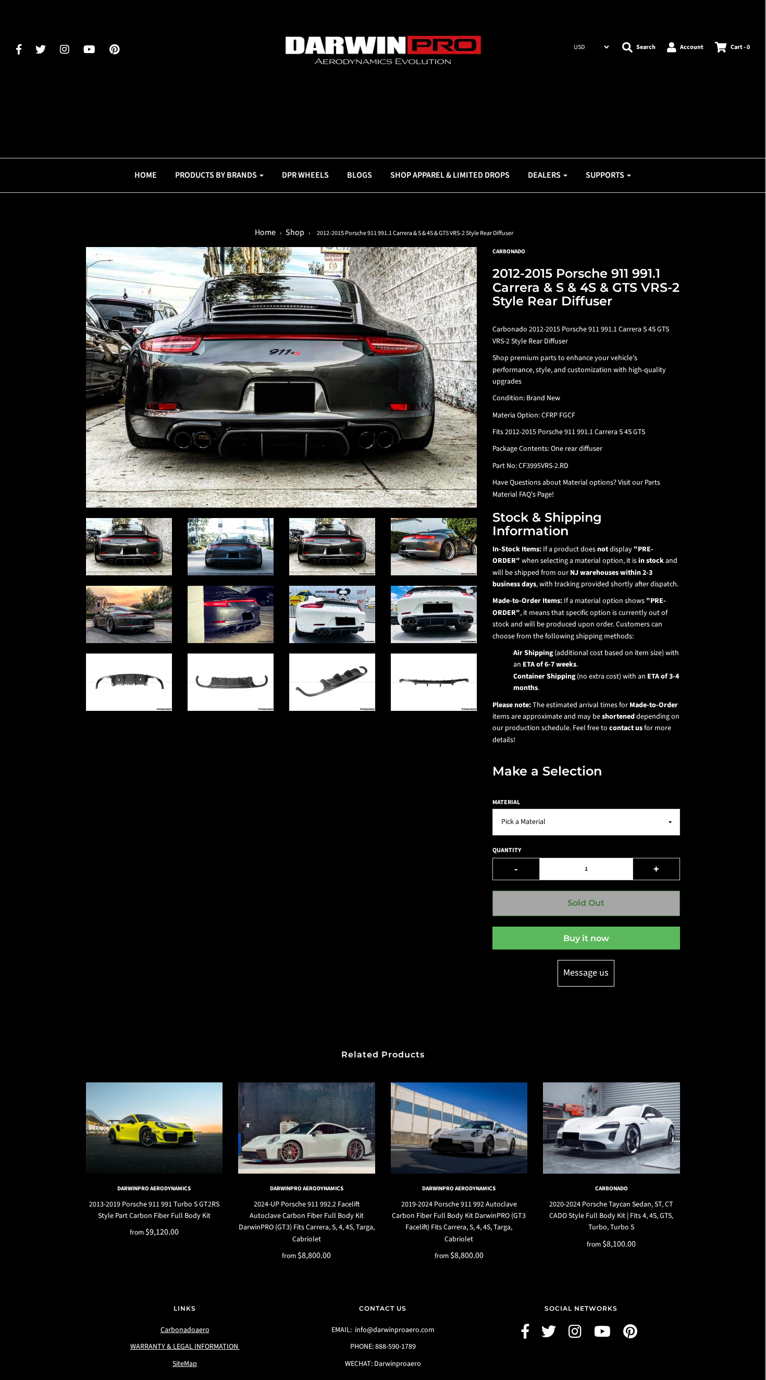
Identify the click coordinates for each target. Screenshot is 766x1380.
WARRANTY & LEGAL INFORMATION (185, 1346)
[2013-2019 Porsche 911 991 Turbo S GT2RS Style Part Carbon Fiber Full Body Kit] (154, 1128)
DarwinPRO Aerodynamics (154, 1188)
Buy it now (586, 938)
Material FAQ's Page (522, 494)
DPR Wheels (305, 175)
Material (506, 802)
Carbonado (611, 1188)
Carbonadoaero (184, 1330)
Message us (586, 972)
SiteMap (184, 1364)
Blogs (359, 175)
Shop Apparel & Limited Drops (450, 175)
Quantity (506, 850)
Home (145, 175)
